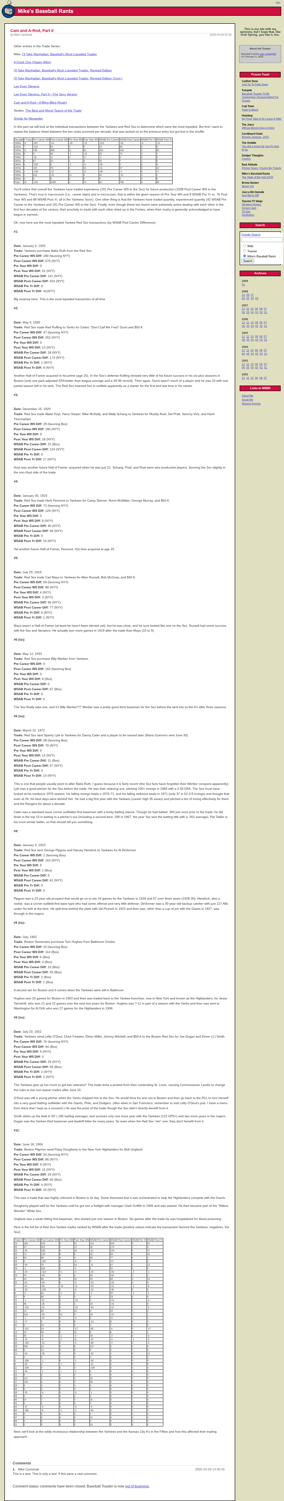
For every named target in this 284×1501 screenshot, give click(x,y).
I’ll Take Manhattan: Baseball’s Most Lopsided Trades (59, 54)
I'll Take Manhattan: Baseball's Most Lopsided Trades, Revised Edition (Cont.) (68, 78)
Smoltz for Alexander (28, 118)
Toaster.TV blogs (252, 201)
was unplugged (268, 54)
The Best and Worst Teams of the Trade (53, 110)
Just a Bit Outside (253, 192)
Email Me (247, 399)
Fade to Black (250, 109)
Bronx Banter (250, 182)
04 (252, 298)
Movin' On (248, 186)
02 (261, 312)
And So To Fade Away (255, 84)
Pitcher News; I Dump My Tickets (261, 168)
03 (256, 298)
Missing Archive (251, 403)
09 (247, 295)
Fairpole (247, 90)
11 (247, 308)
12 (243, 308)
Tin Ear (246, 211)
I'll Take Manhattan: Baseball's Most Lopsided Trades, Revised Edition (63, 70)
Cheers (246, 158)
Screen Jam (249, 208)
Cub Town (248, 106)
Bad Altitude (249, 164)
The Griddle (249, 142)
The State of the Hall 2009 (257, 177)
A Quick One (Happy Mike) (32, 62)
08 (260, 308)
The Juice (248, 124)
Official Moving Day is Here (258, 128)
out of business (137, 1486)
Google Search (250, 234)
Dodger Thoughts (253, 155)
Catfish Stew (250, 81)
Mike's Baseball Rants (256, 173)
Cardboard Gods (252, 133)
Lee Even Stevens (26, 86)
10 (243, 295)
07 (252, 295)
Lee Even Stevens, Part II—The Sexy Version (45, 94)
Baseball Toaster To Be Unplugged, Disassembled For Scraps (260, 97)
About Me (247, 395)
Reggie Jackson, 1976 (255, 137)
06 (243, 298)
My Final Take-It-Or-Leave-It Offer (262, 118)
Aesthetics (248, 215)
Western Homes (251, 204)
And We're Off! (250, 195)
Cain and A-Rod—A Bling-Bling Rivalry (40, 102)
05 (247, 298)
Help (278, 2)
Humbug (247, 115)
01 (243, 284)
